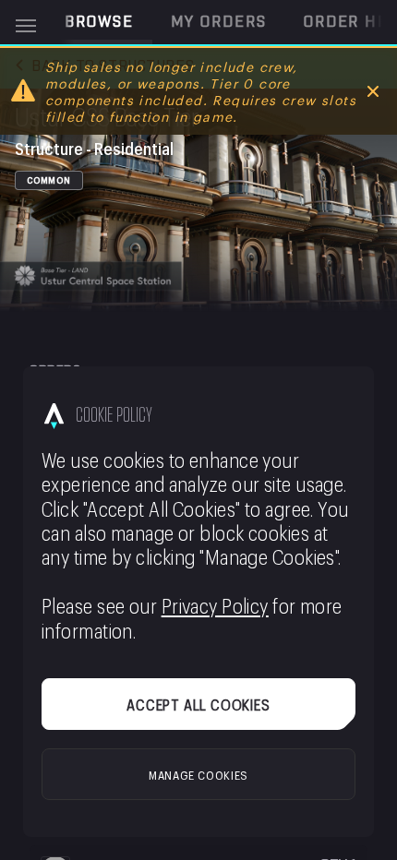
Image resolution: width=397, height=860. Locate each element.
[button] (99, 22)
